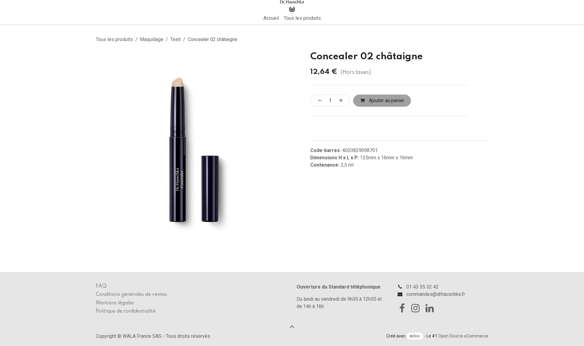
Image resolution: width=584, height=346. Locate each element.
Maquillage (151, 39)
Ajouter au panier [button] (386, 100)
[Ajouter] (342, 100)
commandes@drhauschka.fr (435, 294)
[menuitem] (271, 18)
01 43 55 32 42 (422, 287)
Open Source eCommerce (463, 336)
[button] (292, 326)
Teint (175, 39)
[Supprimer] (318, 100)
